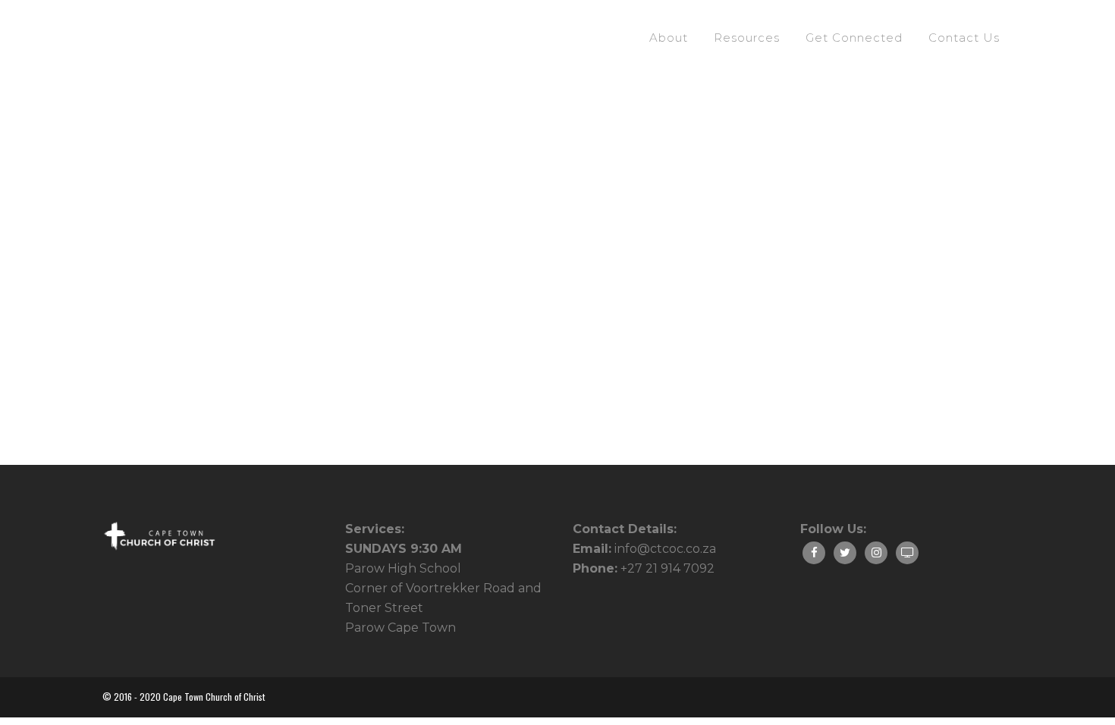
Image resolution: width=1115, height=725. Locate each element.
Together (142, 380)
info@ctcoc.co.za (665, 548)
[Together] (243, 217)
